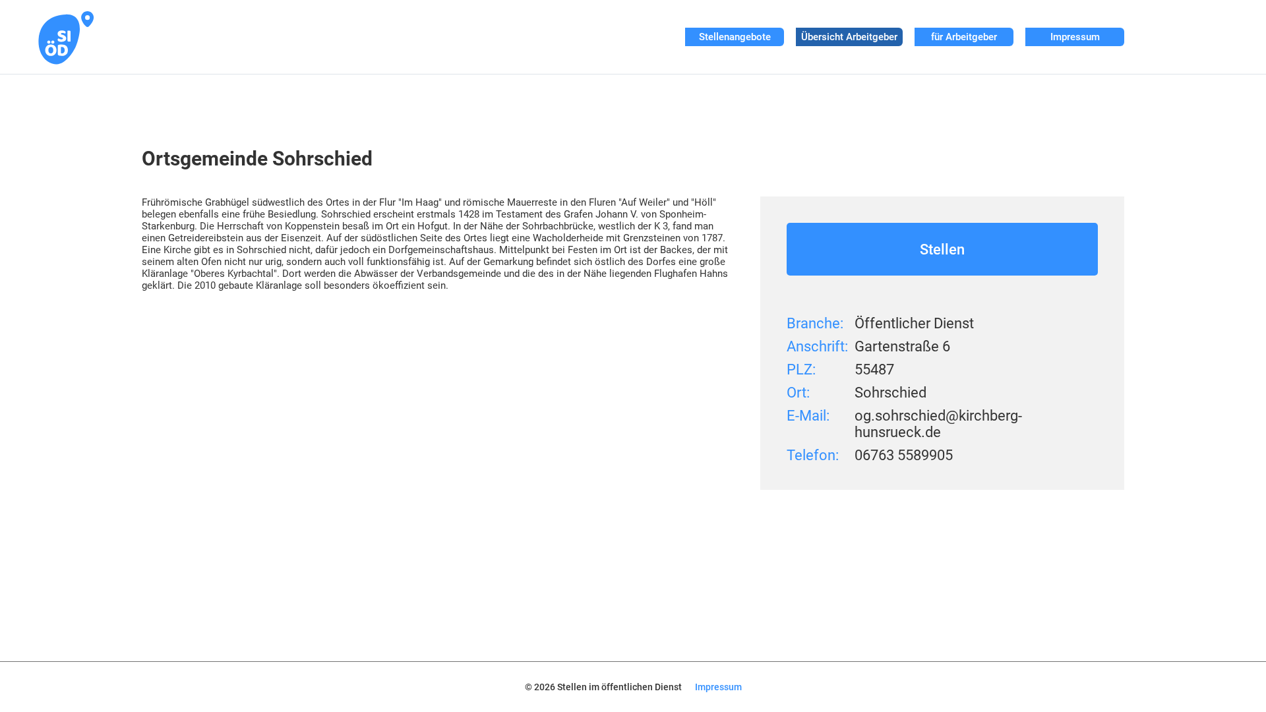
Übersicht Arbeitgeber (849, 37)
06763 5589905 (904, 455)
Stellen (942, 249)
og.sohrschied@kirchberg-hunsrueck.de (938, 423)
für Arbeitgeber (964, 37)
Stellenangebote (735, 37)
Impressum (1075, 37)
